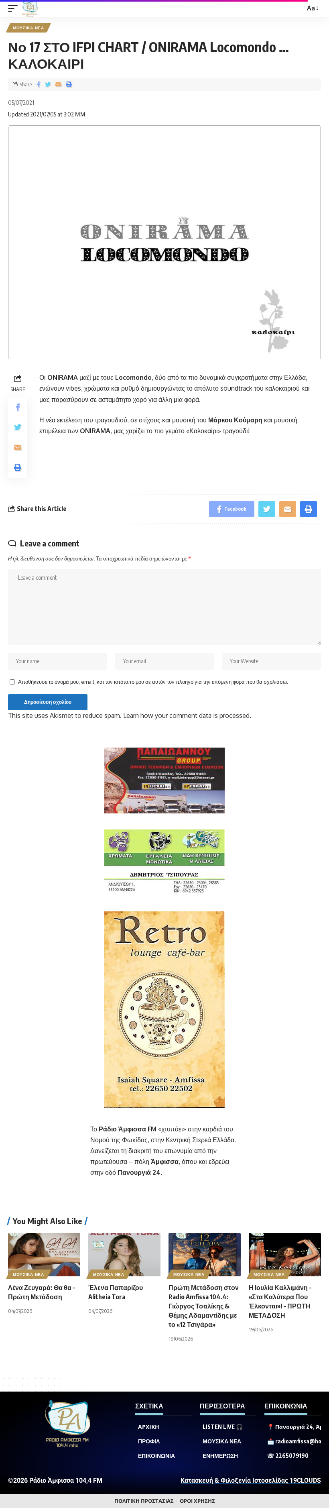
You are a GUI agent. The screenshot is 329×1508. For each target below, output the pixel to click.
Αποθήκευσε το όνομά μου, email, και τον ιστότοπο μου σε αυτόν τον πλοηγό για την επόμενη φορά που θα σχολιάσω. (153, 682)
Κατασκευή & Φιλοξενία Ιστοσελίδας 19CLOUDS (251, 1480)
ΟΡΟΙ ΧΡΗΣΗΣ (197, 1501)
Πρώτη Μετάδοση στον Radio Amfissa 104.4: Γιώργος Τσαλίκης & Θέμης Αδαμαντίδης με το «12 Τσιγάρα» (204, 1306)
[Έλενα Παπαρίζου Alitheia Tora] (124, 1254)
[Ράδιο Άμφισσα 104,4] (30, 8)
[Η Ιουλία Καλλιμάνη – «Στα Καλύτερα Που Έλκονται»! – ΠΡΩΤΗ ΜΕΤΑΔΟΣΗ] (285, 1254)
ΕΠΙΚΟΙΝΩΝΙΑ (156, 1456)
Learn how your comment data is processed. (187, 715)
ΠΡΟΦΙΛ (149, 1441)
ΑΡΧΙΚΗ (148, 1427)
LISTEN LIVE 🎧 (223, 1427)
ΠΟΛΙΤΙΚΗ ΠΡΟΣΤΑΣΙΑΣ (144, 1501)
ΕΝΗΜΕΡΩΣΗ (220, 1456)
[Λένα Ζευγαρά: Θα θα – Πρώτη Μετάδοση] (44, 1254)
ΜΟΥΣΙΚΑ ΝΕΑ (28, 27)
